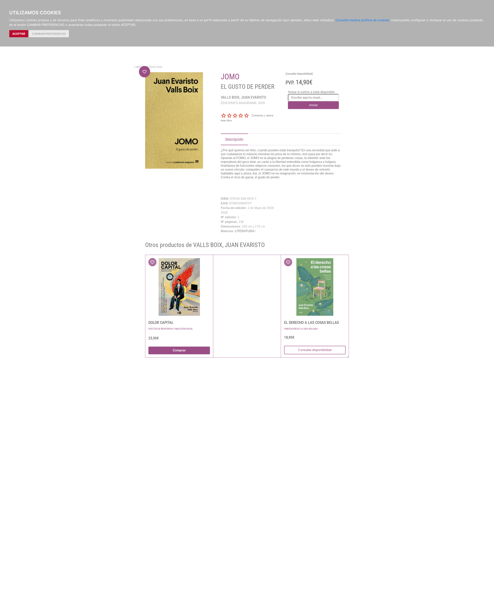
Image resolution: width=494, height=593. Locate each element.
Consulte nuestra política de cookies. (363, 20)
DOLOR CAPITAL (160, 322)
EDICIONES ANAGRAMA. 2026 (243, 103)
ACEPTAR (18, 33)
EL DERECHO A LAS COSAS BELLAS (311, 322)
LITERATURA (153, 67)
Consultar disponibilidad (315, 350)
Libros (139, 67)
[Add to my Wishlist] (144, 71)
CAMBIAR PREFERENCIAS (49, 33)
